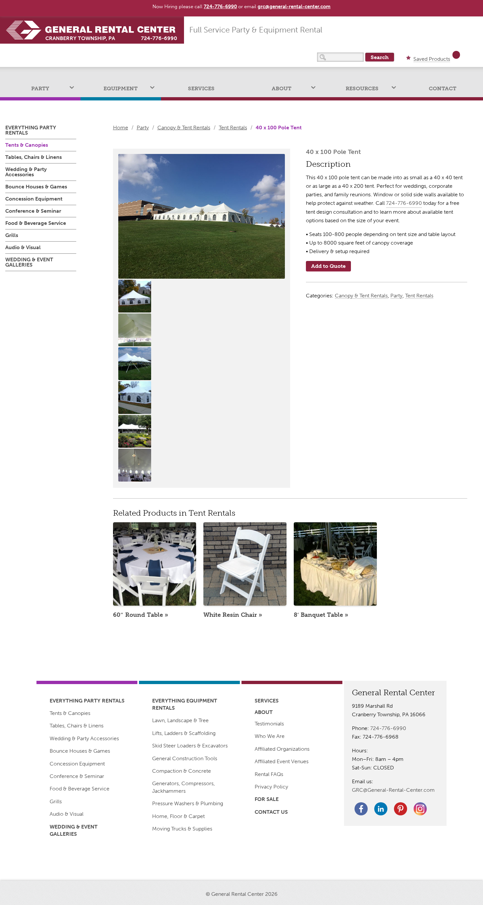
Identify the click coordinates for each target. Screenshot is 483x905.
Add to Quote (328, 266)
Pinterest (400, 808)
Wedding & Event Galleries (29, 262)
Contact (442, 88)
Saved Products (431, 59)
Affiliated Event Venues (282, 761)
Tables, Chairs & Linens (33, 157)
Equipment (121, 88)
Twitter (420, 808)
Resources (362, 88)
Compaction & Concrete (181, 771)
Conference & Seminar (33, 211)
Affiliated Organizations (282, 749)
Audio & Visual (23, 247)
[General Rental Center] (94, 30)
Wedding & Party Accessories (26, 172)
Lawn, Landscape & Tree (180, 720)
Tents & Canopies (26, 145)
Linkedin (380, 808)
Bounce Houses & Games (36, 186)
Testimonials (269, 724)
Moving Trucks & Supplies (182, 829)
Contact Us (271, 812)
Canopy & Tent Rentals (183, 127)
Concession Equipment (33, 199)
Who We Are (270, 736)
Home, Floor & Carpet (178, 816)
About (281, 88)
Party (40, 88)
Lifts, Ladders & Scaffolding (184, 733)
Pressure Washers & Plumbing (187, 803)
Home (120, 127)
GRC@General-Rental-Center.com (393, 790)
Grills (11, 235)
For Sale (267, 799)
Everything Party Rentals (30, 130)
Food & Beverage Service (35, 223)
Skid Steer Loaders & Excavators (190, 746)
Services (201, 88)
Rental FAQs (269, 774)
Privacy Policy (271, 787)
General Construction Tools (184, 758)
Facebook (361, 808)
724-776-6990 (159, 38)
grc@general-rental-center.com (294, 7)
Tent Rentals (233, 127)
